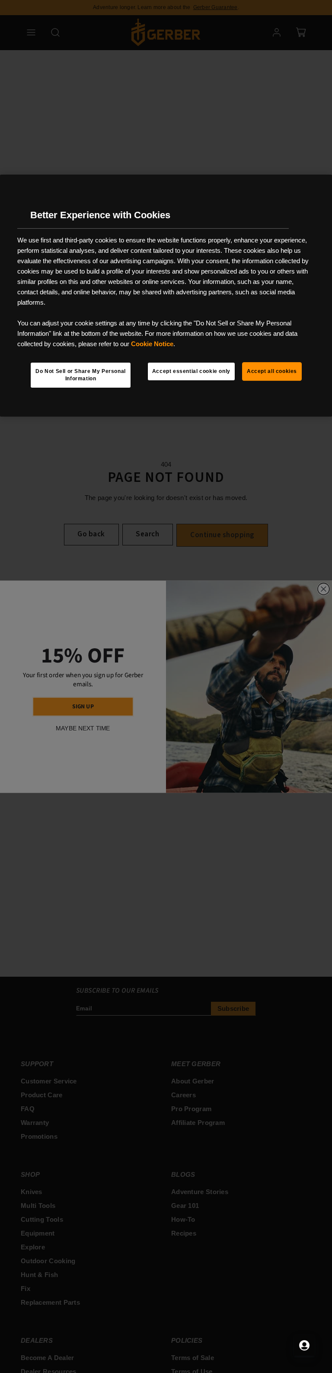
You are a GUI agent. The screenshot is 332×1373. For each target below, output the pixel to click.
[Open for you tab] (304, 1345)
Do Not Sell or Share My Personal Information (80, 375)
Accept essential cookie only (191, 371)
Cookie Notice (152, 343)
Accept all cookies (272, 371)
